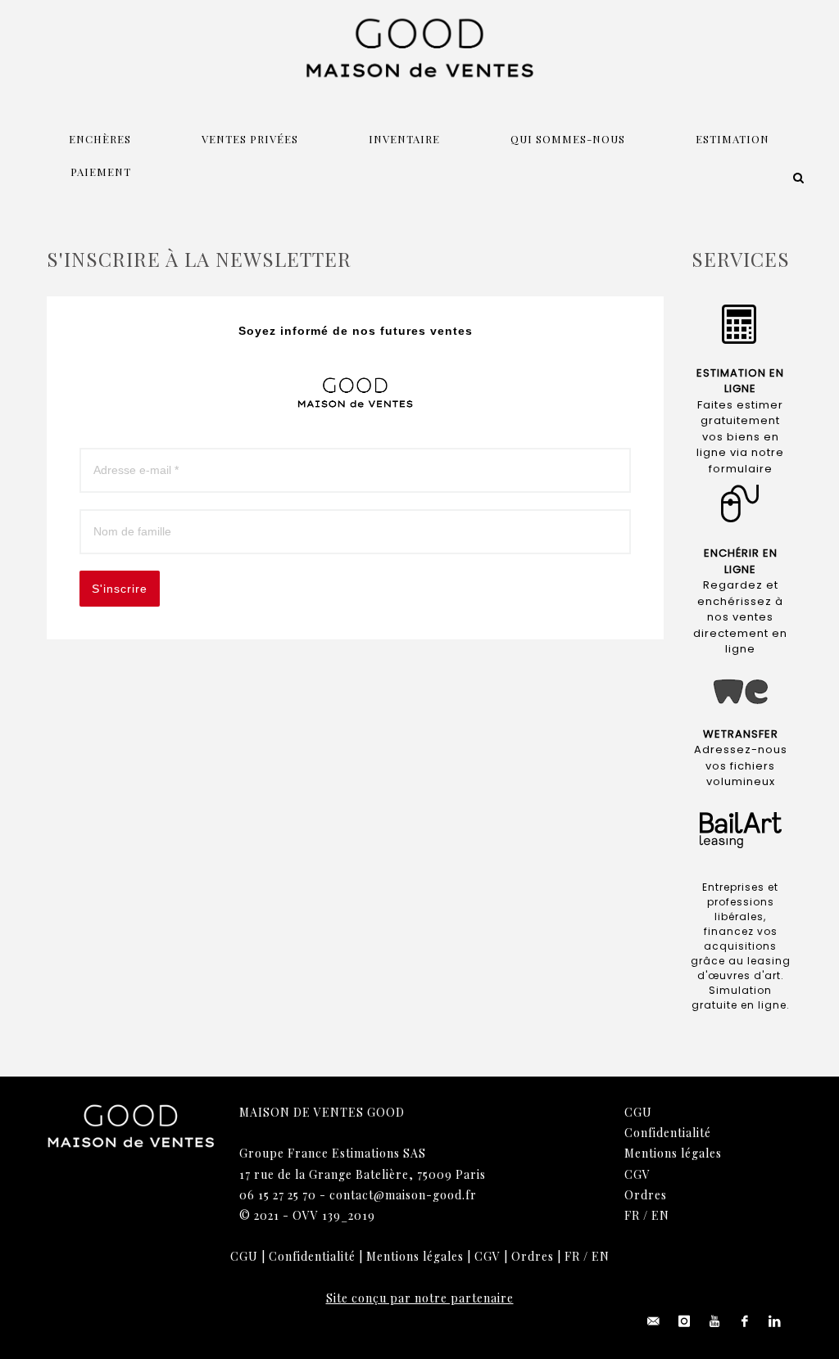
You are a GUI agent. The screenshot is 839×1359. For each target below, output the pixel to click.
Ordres (645, 1195)
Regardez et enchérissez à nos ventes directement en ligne (740, 617)
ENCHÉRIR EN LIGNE (741, 561)
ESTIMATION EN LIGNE (740, 381)
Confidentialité (667, 1132)
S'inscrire (119, 588)
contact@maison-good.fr (403, 1195)
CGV (637, 1174)
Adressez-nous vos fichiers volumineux (740, 765)
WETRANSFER (740, 734)
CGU (638, 1112)
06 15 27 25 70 (277, 1195)
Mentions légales (673, 1153)
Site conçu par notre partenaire (420, 1298)
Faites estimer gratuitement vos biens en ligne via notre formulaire (740, 436)
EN (660, 1215)
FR (632, 1215)
